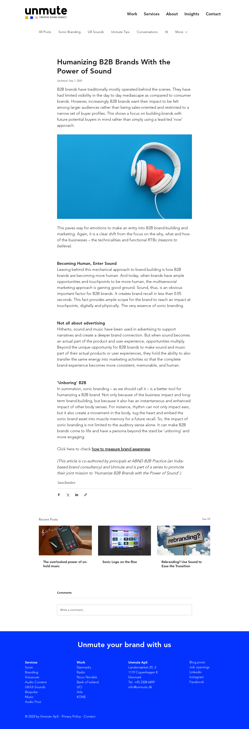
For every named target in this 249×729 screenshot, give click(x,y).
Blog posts (197, 662)
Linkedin (195, 672)
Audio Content (36, 682)
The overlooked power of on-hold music (65, 564)
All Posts (45, 32)
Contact (89, 716)
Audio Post (33, 702)
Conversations (147, 32)
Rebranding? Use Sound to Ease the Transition (182, 564)
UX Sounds (96, 32)
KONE (81, 697)
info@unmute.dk (140, 687)
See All (206, 519)
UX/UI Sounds (35, 687)
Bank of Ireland (88, 682)
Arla (79, 692)
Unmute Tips (120, 32)
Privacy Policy (71, 716)
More (179, 32)
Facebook (196, 682)
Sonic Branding (70, 32)
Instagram (196, 677)
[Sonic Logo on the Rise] (124, 541)
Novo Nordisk (87, 677)
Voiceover (32, 677)
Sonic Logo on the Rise (119, 562)
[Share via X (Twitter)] (67, 494)
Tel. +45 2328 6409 (141, 682)
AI (166, 32)
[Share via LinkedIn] (76, 494)
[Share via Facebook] (59, 494)
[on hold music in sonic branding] (65, 540)
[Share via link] (85, 494)
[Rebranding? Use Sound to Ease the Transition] (183, 540)
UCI (79, 687)
